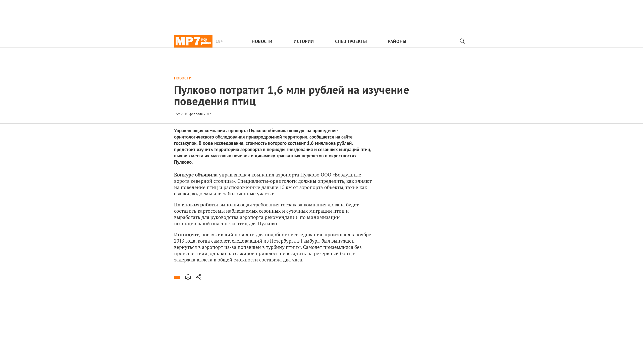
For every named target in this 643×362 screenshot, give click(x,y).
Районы (397, 41)
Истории (304, 41)
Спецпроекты (351, 41)
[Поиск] (462, 41)
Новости (262, 41)
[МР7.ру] (193, 41)
